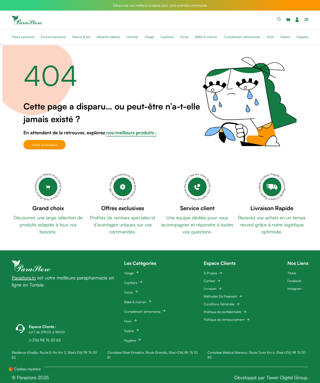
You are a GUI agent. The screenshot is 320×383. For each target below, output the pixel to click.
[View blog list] (305, 20)
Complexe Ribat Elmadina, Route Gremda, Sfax (141, 352)
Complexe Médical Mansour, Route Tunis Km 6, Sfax (245, 352)
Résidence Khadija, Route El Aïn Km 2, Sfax (43, 352)
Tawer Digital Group (286, 377)
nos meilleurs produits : (131, 132)
